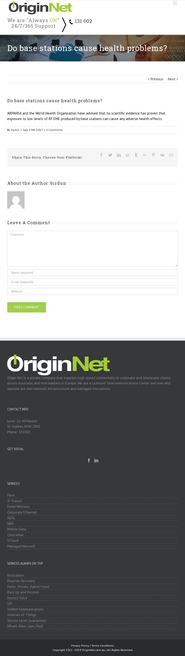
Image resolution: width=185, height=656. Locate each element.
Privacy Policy (80, 645)
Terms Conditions (102, 645)
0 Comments (54, 130)
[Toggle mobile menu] (175, 2)
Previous (157, 79)
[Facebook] (89, 460)
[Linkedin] (96, 460)
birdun (15, 130)
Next (171, 79)
